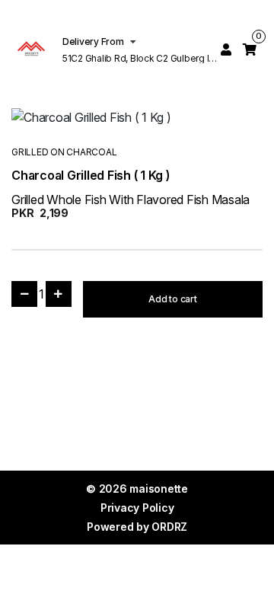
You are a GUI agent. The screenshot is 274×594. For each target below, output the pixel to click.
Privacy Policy (137, 507)
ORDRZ (169, 526)
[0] (249, 49)
